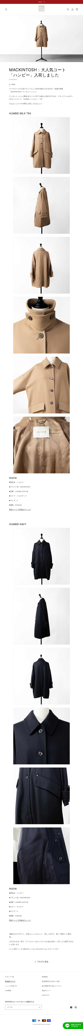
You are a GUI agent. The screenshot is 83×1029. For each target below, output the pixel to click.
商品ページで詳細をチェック (20, 510)
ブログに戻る (42, 961)
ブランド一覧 (9, 977)
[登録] (39, 1007)
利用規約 (45, 977)
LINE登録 (8, 991)
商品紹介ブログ (10, 981)
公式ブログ (45, 995)
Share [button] (13, 84)
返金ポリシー (46, 991)
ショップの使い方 (11, 986)
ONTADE (38, 1024)
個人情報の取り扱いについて (51, 986)
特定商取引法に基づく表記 (51, 981)
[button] (6, 9)
